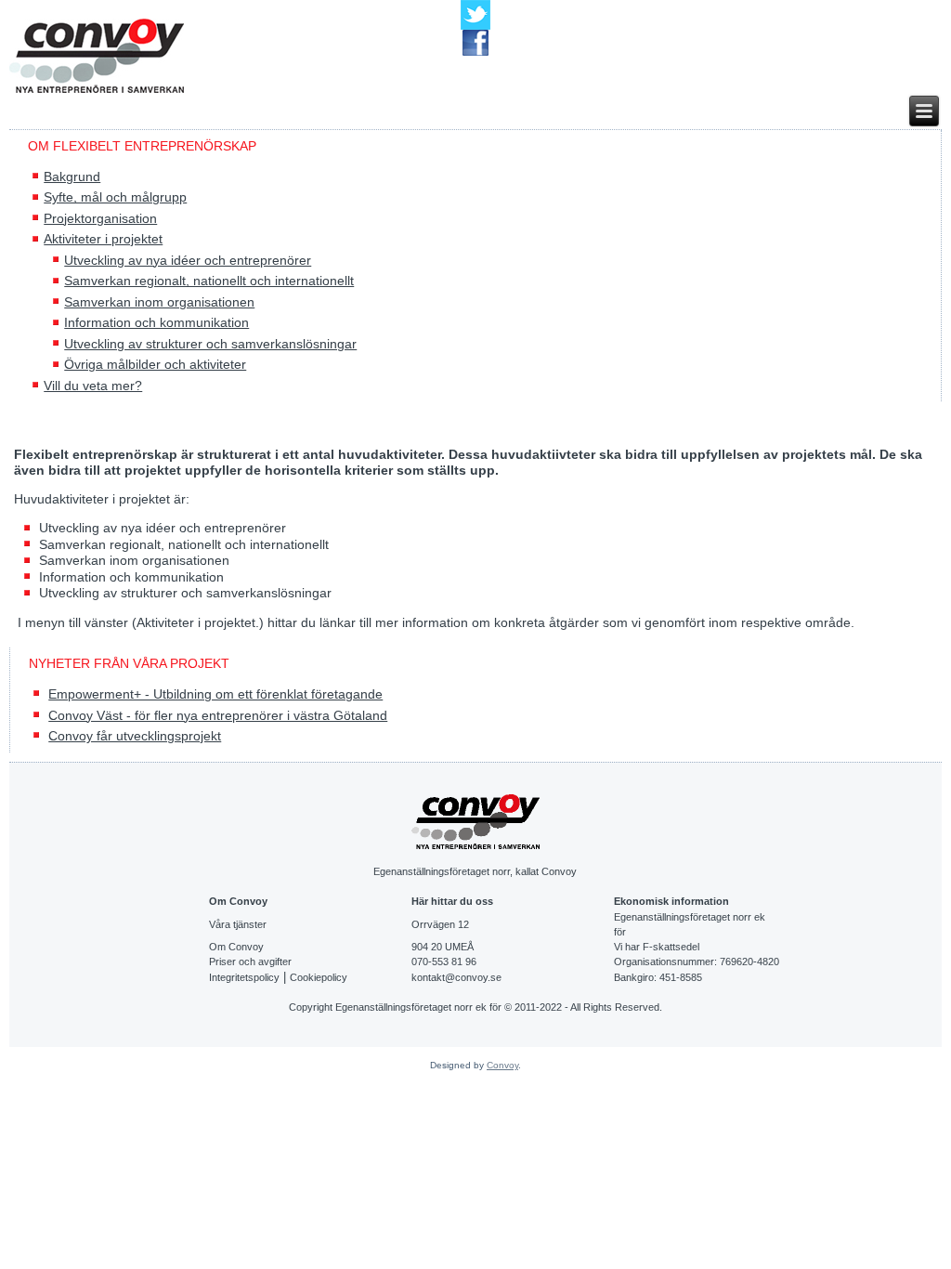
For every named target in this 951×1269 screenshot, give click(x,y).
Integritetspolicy (244, 977)
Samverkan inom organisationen (159, 301)
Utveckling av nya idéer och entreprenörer (187, 260)
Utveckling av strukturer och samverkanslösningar (210, 343)
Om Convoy (236, 946)
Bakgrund (72, 176)
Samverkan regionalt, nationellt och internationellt (209, 280)
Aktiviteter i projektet (103, 238)
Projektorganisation (100, 218)
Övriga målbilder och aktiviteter (155, 364)
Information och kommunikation (156, 322)
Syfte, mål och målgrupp (115, 197)
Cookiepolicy (318, 977)
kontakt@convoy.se (456, 977)
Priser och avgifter (250, 961)
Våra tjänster (238, 924)
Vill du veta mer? (93, 385)
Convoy (502, 1065)
